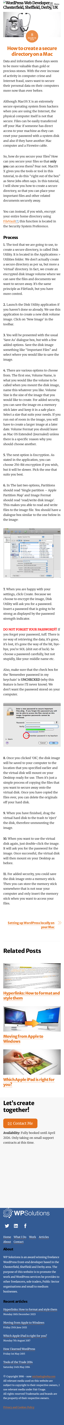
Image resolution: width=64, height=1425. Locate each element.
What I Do (20, 1237)
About (7, 1242)
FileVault (9, 221)
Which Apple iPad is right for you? (29, 1082)
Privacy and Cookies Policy (18, 1407)
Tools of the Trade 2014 (18, 1362)
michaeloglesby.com (43, 1376)
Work (32, 1237)
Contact (19, 1242)
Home (7, 1237)
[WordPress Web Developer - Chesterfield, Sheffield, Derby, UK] (31, 7)
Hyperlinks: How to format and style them (31, 996)
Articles (44, 1237)
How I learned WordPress (19, 1349)
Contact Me (23, 1123)
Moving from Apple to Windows (23, 1039)
